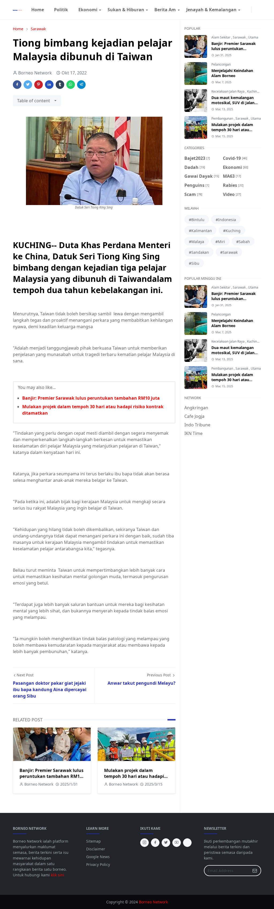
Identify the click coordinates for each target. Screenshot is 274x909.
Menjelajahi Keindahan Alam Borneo (232, 73)
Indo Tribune (197, 425)
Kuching (253, 91)
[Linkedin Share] (49, 84)
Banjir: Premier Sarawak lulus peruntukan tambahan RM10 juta (91, 398)
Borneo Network (153, 901)
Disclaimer (95, 848)
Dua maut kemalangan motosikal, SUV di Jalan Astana (232, 102)
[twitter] (166, 842)
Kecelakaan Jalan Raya (228, 91)
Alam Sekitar (221, 37)
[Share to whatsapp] (70, 84)
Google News (98, 856)
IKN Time (193, 433)
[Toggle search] (259, 9)
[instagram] (248, 9)
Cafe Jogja (194, 416)
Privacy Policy (98, 864)
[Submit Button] (255, 871)
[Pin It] (38, 84)
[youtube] (176, 842)
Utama (253, 37)
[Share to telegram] (81, 84)
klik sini (57, 874)
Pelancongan (221, 64)
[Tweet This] (28, 84)
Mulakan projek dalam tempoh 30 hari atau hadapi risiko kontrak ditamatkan (134, 776)
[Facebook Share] (17, 84)
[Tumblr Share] (60, 84)
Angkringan (196, 408)
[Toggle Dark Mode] (255, 9)
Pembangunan (222, 118)
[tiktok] (187, 842)
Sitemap (93, 841)
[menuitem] (37, 9)
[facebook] (244, 9)
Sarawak (239, 37)
